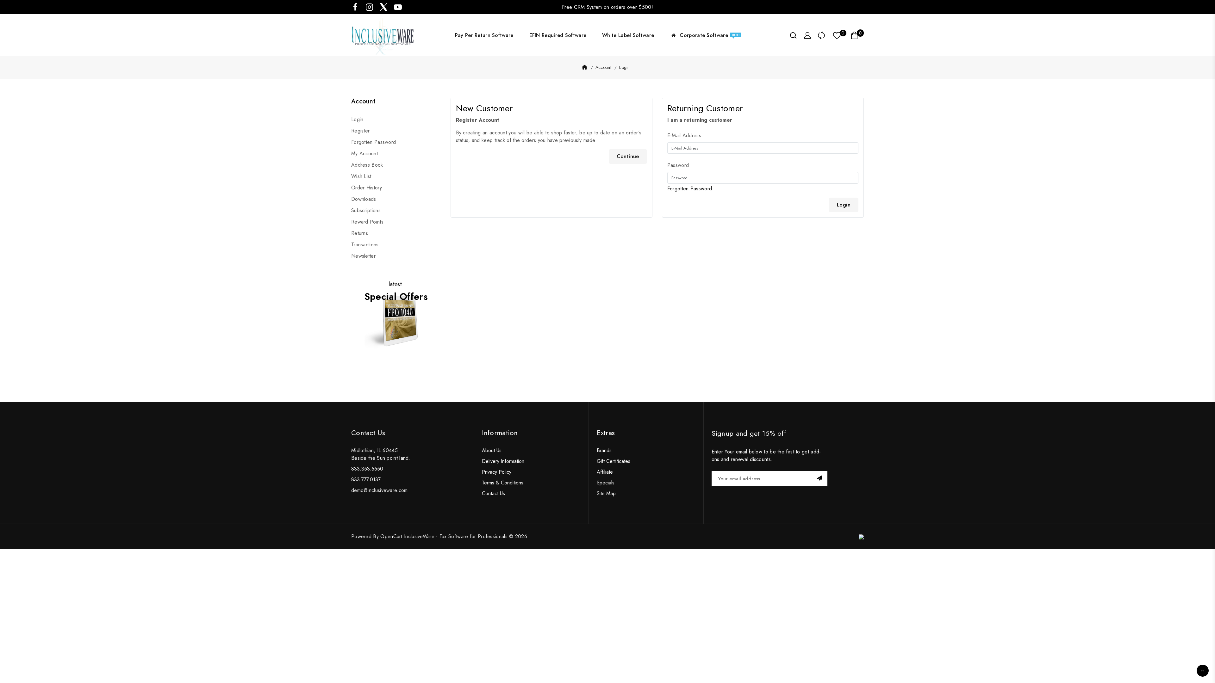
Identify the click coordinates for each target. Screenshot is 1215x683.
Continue (628, 156)
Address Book (367, 165)
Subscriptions (366, 210)
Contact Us (493, 493)
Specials (605, 482)
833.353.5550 (367, 468)
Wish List (361, 176)
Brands (604, 450)
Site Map (606, 493)
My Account (364, 153)
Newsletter (363, 256)
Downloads (363, 199)
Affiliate (605, 472)
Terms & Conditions (502, 482)
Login (624, 67)
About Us (492, 450)
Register (360, 130)
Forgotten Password (373, 142)
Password (678, 165)
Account (603, 67)
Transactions (365, 244)
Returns (359, 233)
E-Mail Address (684, 135)
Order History (366, 187)
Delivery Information (503, 461)
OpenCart (391, 536)
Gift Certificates (613, 461)
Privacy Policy (496, 472)
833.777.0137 (366, 479)
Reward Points (367, 221)
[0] (837, 35)
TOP (1203, 671)
